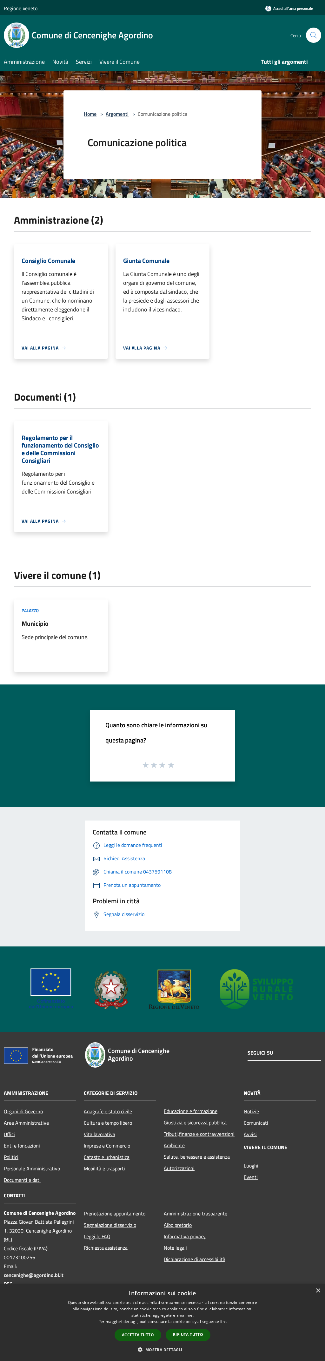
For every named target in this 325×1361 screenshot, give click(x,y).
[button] (162, 1349)
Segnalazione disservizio (110, 1225)
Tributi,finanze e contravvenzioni (199, 1134)
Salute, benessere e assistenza (197, 1157)
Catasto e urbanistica (106, 1157)
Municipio (35, 623)
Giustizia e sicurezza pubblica (195, 1122)
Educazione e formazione (190, 1111)
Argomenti (117, 114)
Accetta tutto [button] (138, 1335)
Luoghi (251, 1165)
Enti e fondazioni (22, 1145)
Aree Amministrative (26, 1123)
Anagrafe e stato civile (108, 1111)
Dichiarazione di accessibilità (194, 1259)
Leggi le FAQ (97, 1236)
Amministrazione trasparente (195, 1213)
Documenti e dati (22, 1180)
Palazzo (30, 610)
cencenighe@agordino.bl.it (33, 1275)
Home (90, 114)
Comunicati (256, 1123)
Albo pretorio (178, 1225)
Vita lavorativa (99, 1134)
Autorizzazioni (179, 1168)
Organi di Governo (23, 1111)
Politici (11, 1157)
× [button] (317, 1290)
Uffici (9, 1134)
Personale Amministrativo (32, 1168)
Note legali (175, 1248)
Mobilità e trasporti (104, 1168)
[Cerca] (313, 35)
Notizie (251, 1111)
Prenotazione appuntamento (114, 1213)
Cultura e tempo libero (108, 1123)
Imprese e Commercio (107, 1145)
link (223, 1321)
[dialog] (162, 1322)
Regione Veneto (20, 8)
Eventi (251, 1177)
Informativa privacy (185, 1236)
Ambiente (174, 1145)
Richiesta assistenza (106, 1248)
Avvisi (250, 1134)
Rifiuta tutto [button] (188, 1334)
